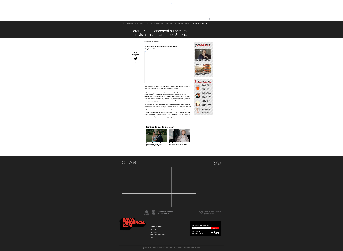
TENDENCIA (199, 23)
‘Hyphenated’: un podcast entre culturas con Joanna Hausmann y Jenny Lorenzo (207, 103)
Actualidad (139, 23)
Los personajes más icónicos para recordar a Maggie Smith (203, 60)
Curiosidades (200, 64)
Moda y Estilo (171, 23)
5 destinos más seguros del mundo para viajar (202, 74)
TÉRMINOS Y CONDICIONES (158, 235)
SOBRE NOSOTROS (156, 227)
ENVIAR (215, 228)
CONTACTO (154, 232)
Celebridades (155, 41)
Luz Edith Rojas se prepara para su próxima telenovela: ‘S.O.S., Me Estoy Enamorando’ (206, 87)
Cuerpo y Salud (183, 23)
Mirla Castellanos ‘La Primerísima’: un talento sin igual (206, 111)
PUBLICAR (153, 237)
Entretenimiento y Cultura (154, 23)
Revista (130, 23)
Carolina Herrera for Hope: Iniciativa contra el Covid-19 (178, 143)
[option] (134, 187)
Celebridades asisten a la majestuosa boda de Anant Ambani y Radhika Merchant (154, 144)
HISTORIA (153, 229)
